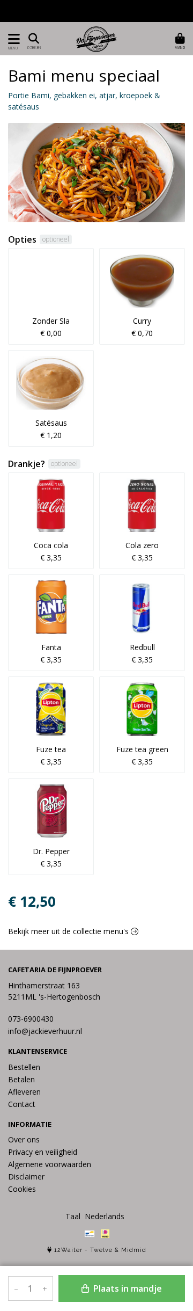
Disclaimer (26, 1176)
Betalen (21, 1079)
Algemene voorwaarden (49, 1164)
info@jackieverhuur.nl (45, 1031)
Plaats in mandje (126, 1288)
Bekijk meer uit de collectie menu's (69, 931)
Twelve (101, 1250)
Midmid (133, 1250)
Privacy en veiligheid (42, 1152)
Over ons (24, 1139)
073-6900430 (31, 1019)
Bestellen (24, 1067)
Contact (21, 1104)
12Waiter (68, 1250)
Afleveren (24, 1092)
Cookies (22, 1189)
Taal (72, 1216)
